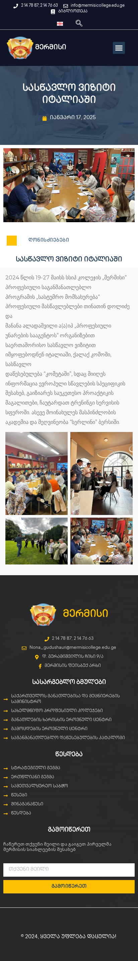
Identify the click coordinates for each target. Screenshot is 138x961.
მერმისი (85, 614)
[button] (119, 48)
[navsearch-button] (79, 23)
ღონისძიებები (48, 240)
